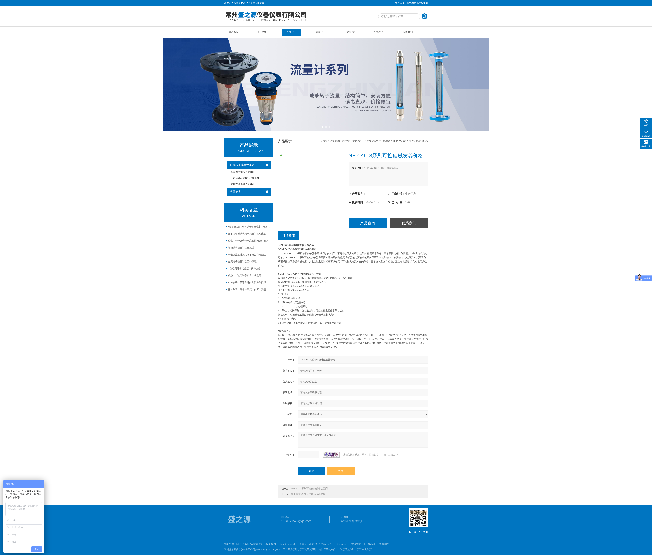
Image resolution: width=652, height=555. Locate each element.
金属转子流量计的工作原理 (242, 261)
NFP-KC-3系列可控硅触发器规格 (308, 494)
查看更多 (235, 191)
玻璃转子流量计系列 (242, 164)
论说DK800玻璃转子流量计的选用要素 (248, 240)
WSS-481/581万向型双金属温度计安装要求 (249, 226)
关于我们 (262, 32)
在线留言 (411, 3)
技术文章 (350, 32)
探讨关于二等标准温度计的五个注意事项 (249, 289)
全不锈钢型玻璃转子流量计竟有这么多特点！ (249, 233)
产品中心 (291, 32)
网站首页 (233, 32)
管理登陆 (384, 544)
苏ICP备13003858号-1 (320, 544)
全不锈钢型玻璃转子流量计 (245, 178)
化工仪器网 (369, 544)
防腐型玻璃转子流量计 (243, 184)
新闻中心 (320, 32)
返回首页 (400, 3)
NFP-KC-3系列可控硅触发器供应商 (309, 488)
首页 (325, 141)
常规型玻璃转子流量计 (243, 172)
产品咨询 (367, 223)
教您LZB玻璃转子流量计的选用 (244, 275)
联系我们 (423, 3)
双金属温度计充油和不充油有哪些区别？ (249, 254)
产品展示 (335, 141)
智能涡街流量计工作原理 (241, 247)
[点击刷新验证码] (331, 455)
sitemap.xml (341, 544)
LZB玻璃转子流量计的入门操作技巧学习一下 (249, 282)
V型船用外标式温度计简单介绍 (244, 268)
